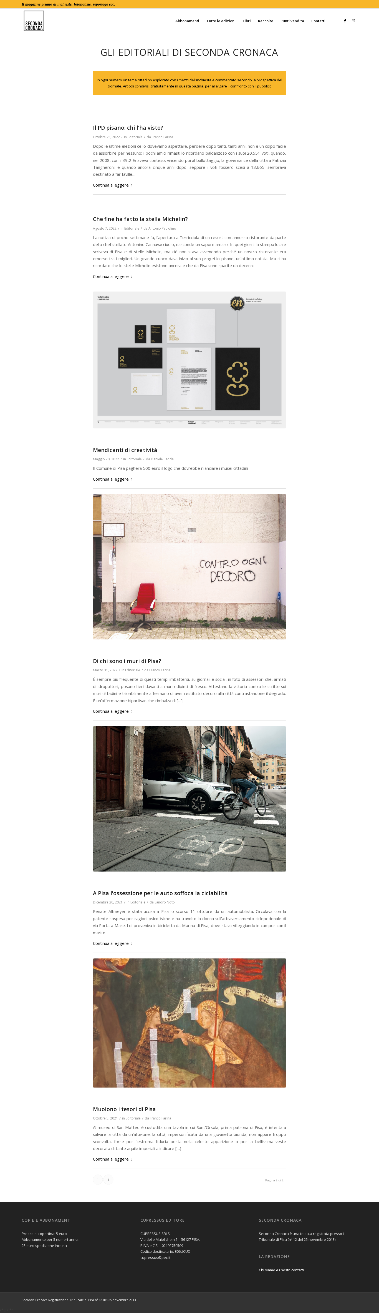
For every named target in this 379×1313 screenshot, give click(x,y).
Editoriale (135, 137)
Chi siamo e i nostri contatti (281, 1269)
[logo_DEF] (124, 21)
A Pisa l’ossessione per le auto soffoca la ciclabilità (160, 893)
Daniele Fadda (162, 459)
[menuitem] (187, 21)
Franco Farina (162, 137)
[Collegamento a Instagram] (353, 20)
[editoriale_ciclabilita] (189, 799)
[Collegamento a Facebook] (345, 20)
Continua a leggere (111, 185)
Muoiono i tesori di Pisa (124, 1109)
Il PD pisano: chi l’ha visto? (128, 127)
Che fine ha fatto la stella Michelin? (140, 219)
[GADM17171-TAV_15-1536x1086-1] (189, 360)
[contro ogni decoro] (189, 566)
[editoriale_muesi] (189, 1022)
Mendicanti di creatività (125, 450)
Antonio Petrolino (162, 228)
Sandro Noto (165, 902)
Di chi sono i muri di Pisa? (127, 661)
